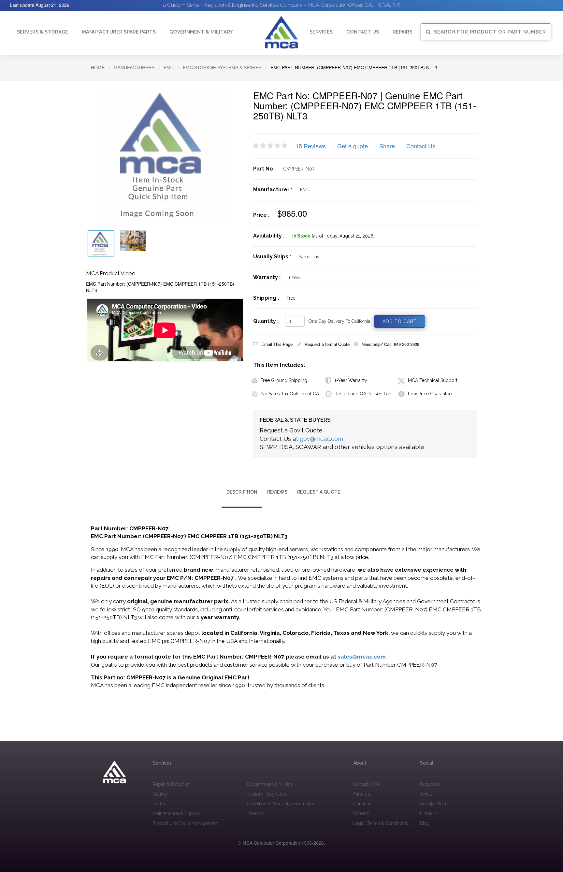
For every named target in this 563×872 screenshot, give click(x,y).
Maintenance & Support (177, 813)
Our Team (363, 803)
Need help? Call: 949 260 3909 (390, 344)
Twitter (427, 794)
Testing (160, 803)
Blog (424, 823)
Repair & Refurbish (171, 784)
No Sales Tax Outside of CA (290, 393)
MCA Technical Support (432, 380)
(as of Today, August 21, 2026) (343, 235)
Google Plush (434, 803)
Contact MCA (366, 784)
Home (98, 67)
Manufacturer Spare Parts (119, 32)
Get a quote (352, 146)
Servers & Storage (42, 32)
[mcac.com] (281, 32)
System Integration (266, 794)
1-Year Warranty (350, 380)
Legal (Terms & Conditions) (380, 823)
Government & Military (201, 32)
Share (387, 146)
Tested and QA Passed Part (363, 393)
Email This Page (277, 344)
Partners (361, 794)
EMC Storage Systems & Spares (222, 67)
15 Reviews (311, 146)
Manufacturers (134, 67)
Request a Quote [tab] (318, 492)
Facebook (430, 784)
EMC (169, 67)
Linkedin (428, 813)
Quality (160, 794)
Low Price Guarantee (430, 393)
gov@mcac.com (321, 438)
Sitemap (255, 813)
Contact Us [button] (362, 32)
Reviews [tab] (277, 492)
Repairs (402, 32)
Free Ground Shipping (284, 380)
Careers (361, 813)
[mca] (114, 772)
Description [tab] (241, 492)
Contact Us (420, 146)
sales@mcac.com (362, 656)
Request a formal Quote (327, 344)
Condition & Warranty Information (281, 803)
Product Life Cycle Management (186, 823)
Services (321, 32)
